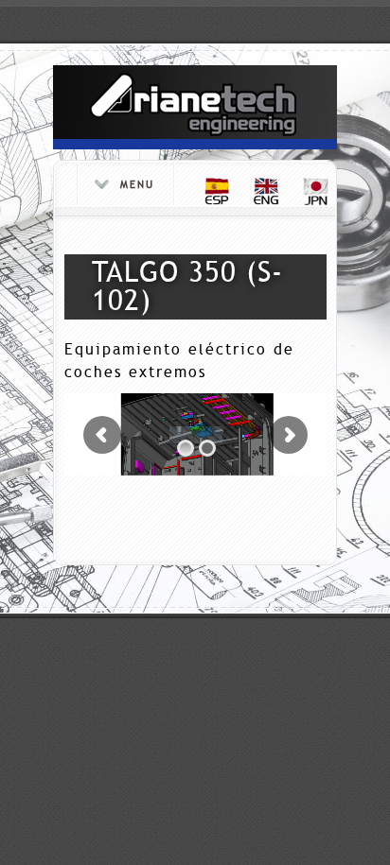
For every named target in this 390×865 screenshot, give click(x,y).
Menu (137, 185)
